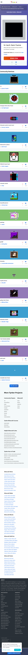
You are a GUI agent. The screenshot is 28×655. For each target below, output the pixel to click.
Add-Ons (19, 404)
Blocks (18, 402)
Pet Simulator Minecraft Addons (11, 547)
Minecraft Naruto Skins (9, 483)
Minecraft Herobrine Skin (10, 490)
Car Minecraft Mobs (8, 504)
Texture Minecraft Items (9, 569)
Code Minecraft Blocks (9, 531)
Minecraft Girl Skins (8, 488)
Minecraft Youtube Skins (9, 477)
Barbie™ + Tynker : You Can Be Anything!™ (12, 454)
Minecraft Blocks (5, 620)
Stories (5, 413)
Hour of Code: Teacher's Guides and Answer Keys (14, 463)
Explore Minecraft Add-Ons (9, 438)
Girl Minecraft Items (8, 572)
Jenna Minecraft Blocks (9, 533)
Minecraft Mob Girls (8, 503)
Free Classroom (18, 615)
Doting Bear (4, 244)
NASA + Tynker (7, 457)
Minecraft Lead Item (8, 558)
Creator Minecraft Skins (9, 481)
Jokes (5, 404)
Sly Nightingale (5, 108)
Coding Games (4, 612)
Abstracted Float (5, 341)
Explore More (14, 385)
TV (0, 86)
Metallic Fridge (5, 321)
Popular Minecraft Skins (9, 479)
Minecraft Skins (4, 615)
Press (2, 599)
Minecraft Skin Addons (9, 544)
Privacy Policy (5, 640)
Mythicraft (6, 425)
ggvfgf (1, 241)
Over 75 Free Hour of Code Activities (11, 461)
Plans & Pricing (18, 604)
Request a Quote (19, 633)
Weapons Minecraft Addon (10, 542)
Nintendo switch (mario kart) (7, 125)
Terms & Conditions (5, 639)
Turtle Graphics (7, 416)
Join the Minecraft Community (10, 436)
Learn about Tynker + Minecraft (14, 12)
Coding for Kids (6, 6)
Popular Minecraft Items (9, 563)
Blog (2, 594)
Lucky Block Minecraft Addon (10, 540)
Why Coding (18, 601)
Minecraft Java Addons (9, 546)
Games (5, 411)
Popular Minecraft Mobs (9, 501)
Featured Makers (19, 602)
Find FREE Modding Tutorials (10, 442)
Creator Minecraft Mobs (9, 495)
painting (2, 222)
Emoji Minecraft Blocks (9, 526)
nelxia (3, 224)
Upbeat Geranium (6, 380)
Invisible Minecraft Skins (9, 474)
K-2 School (17, 623)
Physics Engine (7, 406)
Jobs (2, 601)
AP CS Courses (18, 622)
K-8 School (17, 625)
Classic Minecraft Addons (10, 553)
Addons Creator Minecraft (10, 538)
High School (18, 620)
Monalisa (2, 261)
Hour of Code (4, 628)
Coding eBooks (4, 606)
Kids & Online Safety (6, 642)
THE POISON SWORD (5, 339)
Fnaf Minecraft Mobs (9, 499)
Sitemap (3, 604)
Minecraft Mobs (4, 618)
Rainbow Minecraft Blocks (10, 528)
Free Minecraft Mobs (9, 510)
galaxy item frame (4, 300)
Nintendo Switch (4, 319)
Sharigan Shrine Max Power (6, 105)
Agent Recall (6, 423)
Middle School (18, 618)
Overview (17, 594)
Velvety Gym (5, 205)
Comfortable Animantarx (7, 263)
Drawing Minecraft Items (10, 571)
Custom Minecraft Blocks (10, 519)
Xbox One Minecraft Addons (10, 549)
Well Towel (4, 146)
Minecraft (14, 6)
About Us (3, 596)
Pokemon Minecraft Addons (10, 551)
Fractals (5, 407)
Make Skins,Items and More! (10, 433)
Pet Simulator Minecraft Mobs (11, 506)
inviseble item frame (5, 377)
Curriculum (17, 596)
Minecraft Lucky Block (9, 524)
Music (5, 415)
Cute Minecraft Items (9, 574)
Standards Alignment (20, 626)
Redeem (17, 599)
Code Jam (3, 626)
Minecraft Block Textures (9, 522)
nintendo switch (4, 183)
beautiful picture (4, 203)
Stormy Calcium (5, 127)
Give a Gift (17, 598)
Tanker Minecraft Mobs (9, 508)
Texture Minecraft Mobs (9, 497)
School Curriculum (19, 613)
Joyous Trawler (5, 88)
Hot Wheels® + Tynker (8, 459)
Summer (17, 607)
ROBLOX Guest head (5, 164)
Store (2, 607)
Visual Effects (6, 402)
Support (3, 598)
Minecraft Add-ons (5, 622)
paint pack (2, 358)
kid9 (3, 360)
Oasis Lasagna (5, 166)
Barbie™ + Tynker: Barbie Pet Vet (10, 455)
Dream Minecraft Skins (9, 485)
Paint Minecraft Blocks (9, 520)
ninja (3, 185)
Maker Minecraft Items (9, 562)
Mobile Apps (4, 602)
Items (20, 6)
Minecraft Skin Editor (6, 617)
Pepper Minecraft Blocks (9, 529)
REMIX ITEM (14, 58)
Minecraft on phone (5, 144)
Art (4, 400)
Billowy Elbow (5, 302)
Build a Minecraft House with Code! (11, 440)
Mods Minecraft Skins (9, 476)
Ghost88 (4, 282)
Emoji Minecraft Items (9, 565)
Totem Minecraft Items (9, 567)
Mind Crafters (7, 426)
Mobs (18, 407)
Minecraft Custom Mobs (9, 512)
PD (15, 628)
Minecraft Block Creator (9, 517)
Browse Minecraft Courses (9, 435)
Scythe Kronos (3, 280)
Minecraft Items (4, 623)
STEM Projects (18, 631)
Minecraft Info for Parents (9, 445)
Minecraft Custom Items (9, 560)
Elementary (17, 617)
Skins (18, 400)
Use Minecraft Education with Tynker (11, 444)
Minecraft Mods (4, 625)
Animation (6, 409)
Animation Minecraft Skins (10, 486)
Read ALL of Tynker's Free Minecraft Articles (13, 447)
